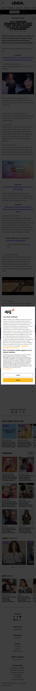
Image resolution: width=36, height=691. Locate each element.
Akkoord (18, 380)
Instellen (18, 375)
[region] (18, 345)
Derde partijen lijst (7, 369)
